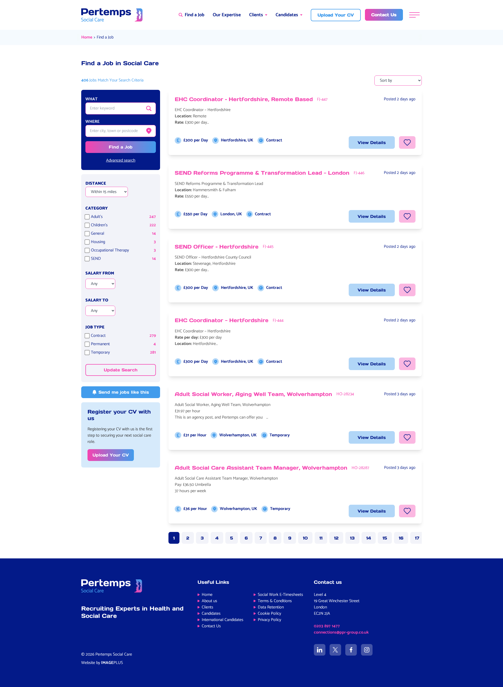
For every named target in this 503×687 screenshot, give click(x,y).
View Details (372, 142)
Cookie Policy (269, 613)
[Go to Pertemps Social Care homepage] (112, 14)
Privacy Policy (269, 619)
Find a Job (105, 37)
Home (86, 37)
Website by (102, 662)
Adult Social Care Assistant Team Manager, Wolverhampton (261, 467)
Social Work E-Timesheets (280, 594)
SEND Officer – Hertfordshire (217, 246)
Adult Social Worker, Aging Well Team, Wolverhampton (253, 394)
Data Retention (271, 607)
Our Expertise (227, 15)
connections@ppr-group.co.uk (341, 632)
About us (209, 600)
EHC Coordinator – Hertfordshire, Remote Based (244, 99)
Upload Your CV (110, 455)
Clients (256, 15)
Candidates (287, 15)
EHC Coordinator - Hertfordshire (222, 320)
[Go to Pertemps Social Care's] (319, 650)
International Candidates (222, 619)
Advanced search (120, 160)
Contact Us (211, 626)
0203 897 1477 (327, 626)
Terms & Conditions (275, 600)
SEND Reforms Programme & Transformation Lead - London (262, 172)
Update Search (121, 369)
